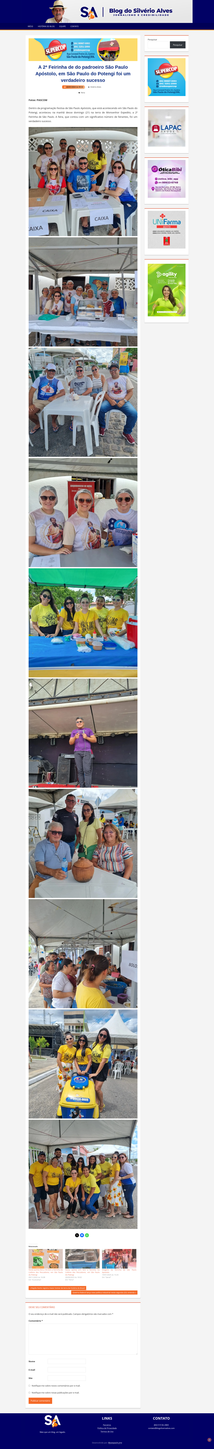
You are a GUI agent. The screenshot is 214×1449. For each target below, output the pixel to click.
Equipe (62, 26)
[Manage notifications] (209, 1440)
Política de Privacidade (107, 1430)
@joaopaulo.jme (115, 1444)
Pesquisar (152, 39)
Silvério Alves (95, 88)
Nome (32, 1362)
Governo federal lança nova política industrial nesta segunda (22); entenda (103, 1294)
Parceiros (107, 1426)
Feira (83, 94)
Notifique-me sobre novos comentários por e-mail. (56, 1387)
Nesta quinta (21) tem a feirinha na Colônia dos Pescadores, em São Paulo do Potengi (82, 1274)
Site (30, 1379)
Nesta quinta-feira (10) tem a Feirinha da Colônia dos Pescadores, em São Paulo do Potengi (46, 1274)
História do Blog (46, 26)
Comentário (36, 1322)
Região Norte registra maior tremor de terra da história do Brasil (58, 1290)
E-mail (32, 1371)
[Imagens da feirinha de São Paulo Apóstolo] (119, 1260)
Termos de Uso (107, 1433)
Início (30, 26)
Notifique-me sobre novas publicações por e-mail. (55, 1394)
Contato (74, 26)
